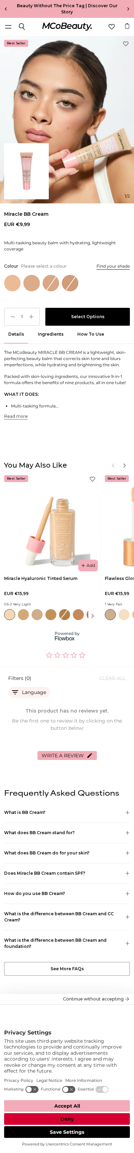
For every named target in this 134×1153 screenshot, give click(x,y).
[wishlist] (111, 27)
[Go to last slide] (4, 9)
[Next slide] (130, 9)
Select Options (87, 316)
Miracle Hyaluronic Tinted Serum (40, 578)
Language (34, 692)
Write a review (63, 755)
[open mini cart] (127, 26)
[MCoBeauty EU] (67, 27)
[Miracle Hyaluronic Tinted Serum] (50, 521)
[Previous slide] (113, 465)
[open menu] (8, 27)
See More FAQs (67, 968)
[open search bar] (22, 27)
